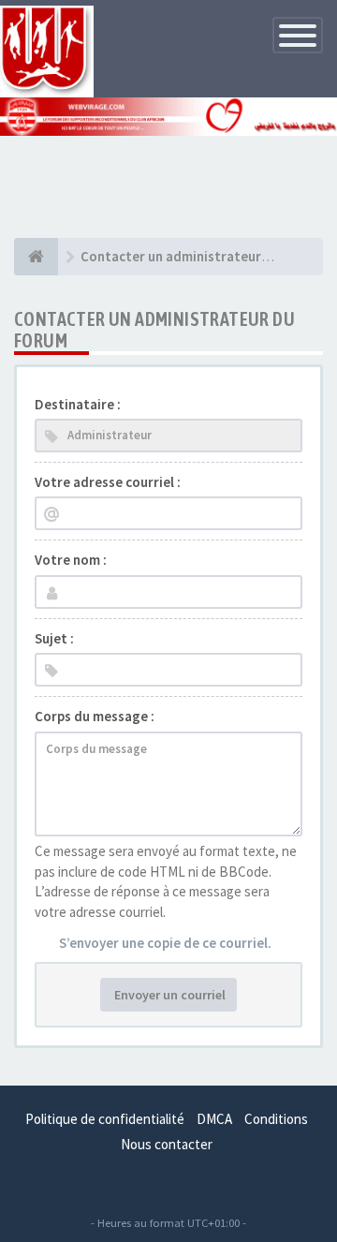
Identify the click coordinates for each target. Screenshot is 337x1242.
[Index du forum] (36, 256)
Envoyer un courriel (168, 994)
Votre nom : (71, 560)
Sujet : (54, 638)
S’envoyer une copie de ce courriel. (165, 943)
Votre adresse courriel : (108, 482)
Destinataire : (78, 404)
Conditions (276, 1119)
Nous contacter (166, 1144)
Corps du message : (94, 716)
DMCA (214, 1119)
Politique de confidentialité (104, 1119)
